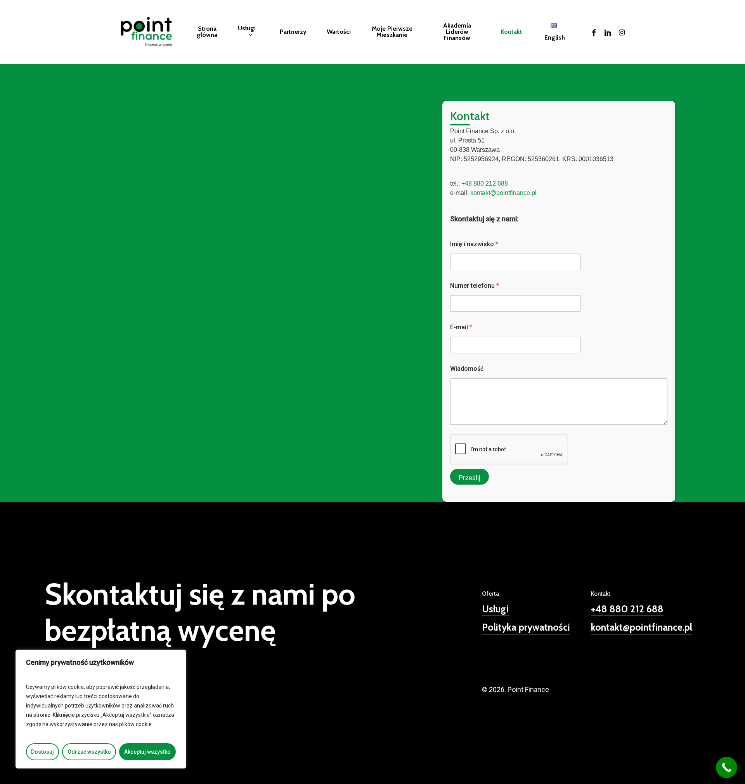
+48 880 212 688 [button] (627, 609)
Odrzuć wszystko (89, 752)
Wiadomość (466, 368)
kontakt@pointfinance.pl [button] (641, 627)
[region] (101, 709)
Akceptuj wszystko (147, 752)
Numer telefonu (474, 285)
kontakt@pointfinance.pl (503, 192)
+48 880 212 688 (484, 183)
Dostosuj (42, 752)
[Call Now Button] (726, 767)
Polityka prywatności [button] (526, 627)
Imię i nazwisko (474, 244)
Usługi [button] (495, 609)
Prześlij (469, 478)
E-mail (461, 327)
